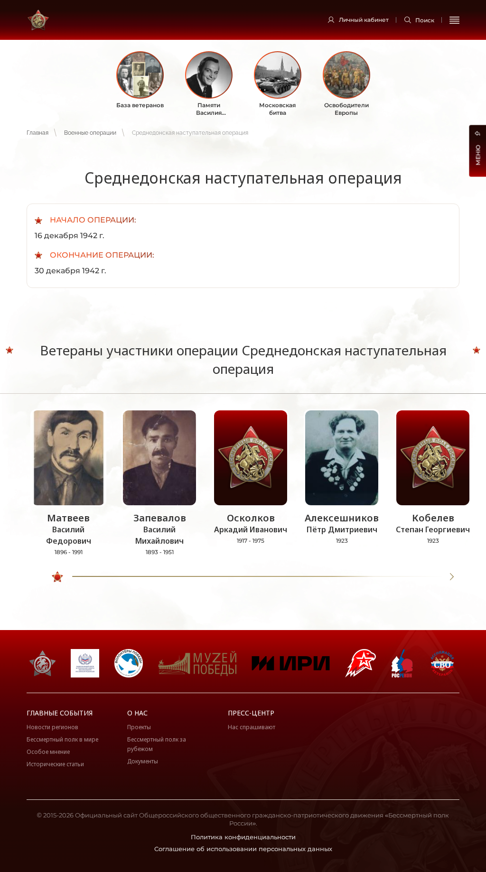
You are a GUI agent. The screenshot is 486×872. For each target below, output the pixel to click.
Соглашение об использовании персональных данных (243, 849)
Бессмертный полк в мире (62, 739)
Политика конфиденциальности (243, 837)
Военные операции (90, 133)
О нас (137, 712)
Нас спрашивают (251, 727)
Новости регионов (52, 727)
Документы (142, 761)
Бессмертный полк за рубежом (156, 744)
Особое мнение (48, 752)
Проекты (139, 727)
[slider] (57, 576)
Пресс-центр (251, 712)
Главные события (60, 712)
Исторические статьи (55, 764)
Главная (37, 133)
